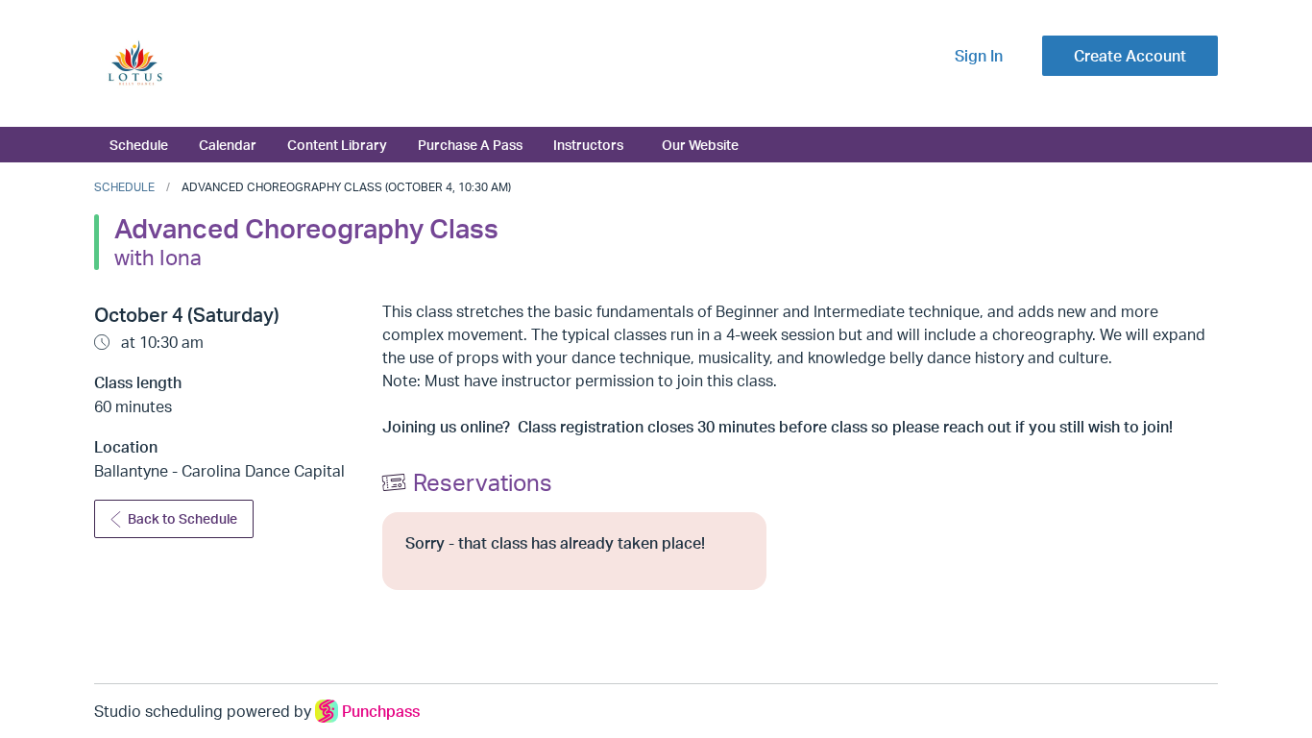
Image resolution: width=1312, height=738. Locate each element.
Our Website (700, 144)
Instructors (588, 144)
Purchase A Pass (470, 144)
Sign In (979, 55)
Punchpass (381, 711)
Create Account (1130, 55)
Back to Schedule (182, 518)
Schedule (138, 144)
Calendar (227, 144)
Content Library (337, 144)
